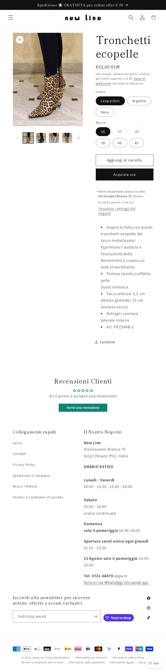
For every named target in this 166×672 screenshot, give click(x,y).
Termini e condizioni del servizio (42, 662)
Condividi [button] (107, 342)
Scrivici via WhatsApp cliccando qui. (116, 582)
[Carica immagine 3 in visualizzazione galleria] (54, 138)
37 (122, 132)
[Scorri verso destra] (78, 137)
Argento (139, 100)
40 (120, 143)
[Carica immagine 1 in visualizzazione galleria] (28, 138)
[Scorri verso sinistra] (17, 137)
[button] (10, 17)
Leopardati (110, 100)
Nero (105, 112)
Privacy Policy (24, 464)
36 (103, 131)
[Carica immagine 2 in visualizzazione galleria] (41, 138)
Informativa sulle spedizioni (86, 662)
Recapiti (144, 662)
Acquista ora (124, 174)
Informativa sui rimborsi (91, 657)
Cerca (17, 443)
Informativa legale (122, 662)
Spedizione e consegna (31, 475)
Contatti (19, 453)
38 (139, 132)
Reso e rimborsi (25, 486)
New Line (39, 657)
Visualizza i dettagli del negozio (117, 210)
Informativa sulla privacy (128, 657)
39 (103, 143)
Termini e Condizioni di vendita (38, 497)
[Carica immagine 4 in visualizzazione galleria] (67, 138)
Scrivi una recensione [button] (83, 407)
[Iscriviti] (95, 616)
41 (137, 143)
